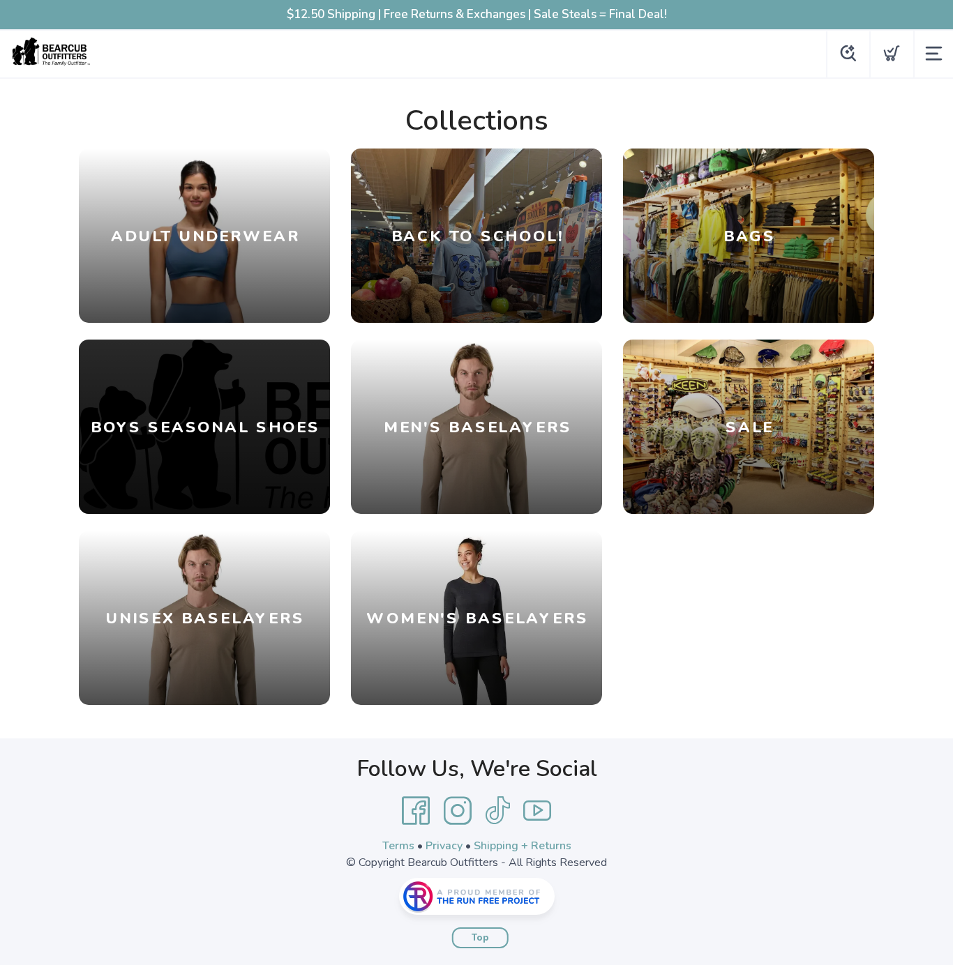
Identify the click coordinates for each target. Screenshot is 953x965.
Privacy (444, 845)
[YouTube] (537, 811)
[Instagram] (458, 811)
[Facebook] (416, 811)
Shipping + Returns (522, 845)
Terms (398, 845)
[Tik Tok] (497, 811)
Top (480, 938)
